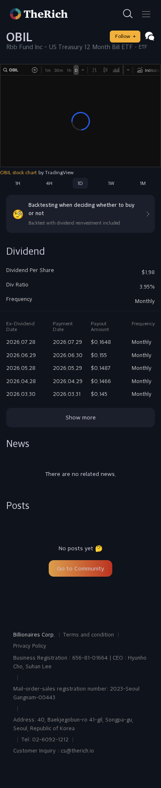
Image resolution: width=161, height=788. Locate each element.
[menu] (146, 14)
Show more (81, 417)
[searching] (128, 14)
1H (17, 183)
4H (49, 183)
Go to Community (80, 568)
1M (143, 183)
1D (80, 183)
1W (111, 183)
